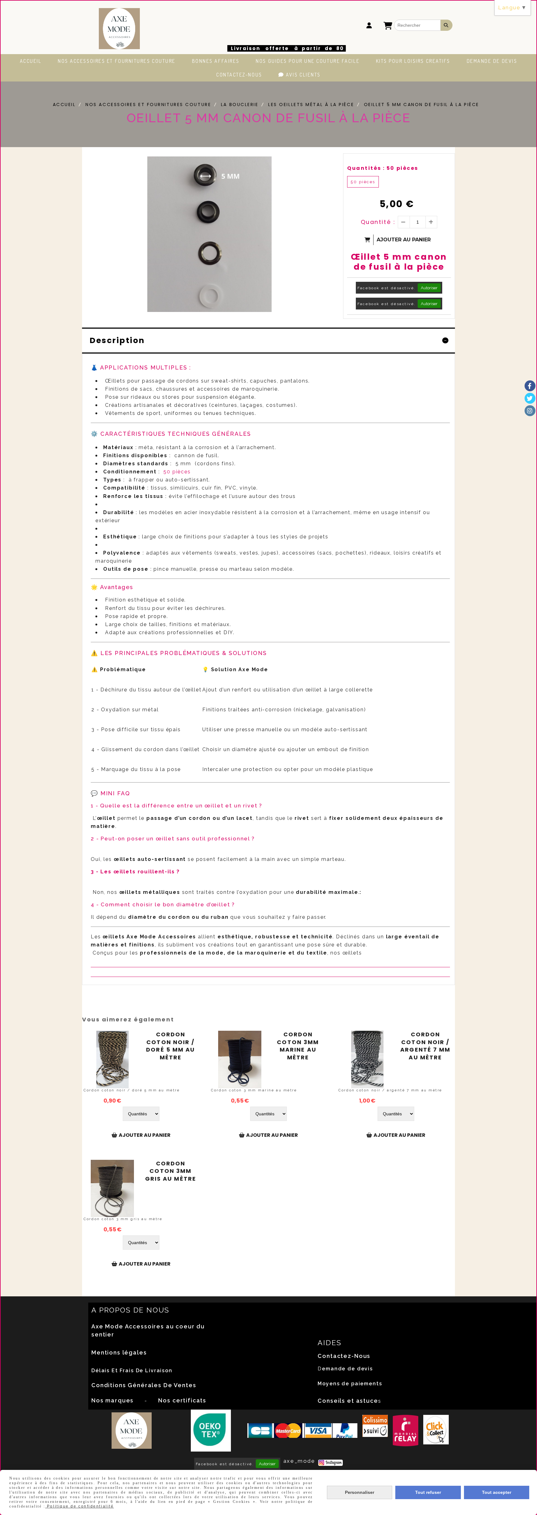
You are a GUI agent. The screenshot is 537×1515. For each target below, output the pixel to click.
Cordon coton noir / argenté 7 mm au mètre (425, 1046)
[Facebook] (530, 385)
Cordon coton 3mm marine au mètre (298, 1046)
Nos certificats (182, 1400)
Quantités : (382, 168)
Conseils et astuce (348, 1400)
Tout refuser (428, 1492)
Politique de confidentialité (79, 1506)
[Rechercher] (446, 25)
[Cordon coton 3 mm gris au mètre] (112, 1188)
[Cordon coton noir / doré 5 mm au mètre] (112, 1059)
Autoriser (429, 287)
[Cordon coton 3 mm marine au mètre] (239, 1059)
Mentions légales (119, 1352)
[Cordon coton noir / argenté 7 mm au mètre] (367, 1059)
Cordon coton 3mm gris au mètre (170, 1171)
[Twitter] (530, 398)
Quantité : (378, 222)
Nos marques (112, 1400)
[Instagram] (530, 410)
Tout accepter (496, 1492)
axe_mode (299, 1461)
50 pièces (363, 181)
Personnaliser (359, 1492)
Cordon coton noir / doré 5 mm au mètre (170, 1046)
